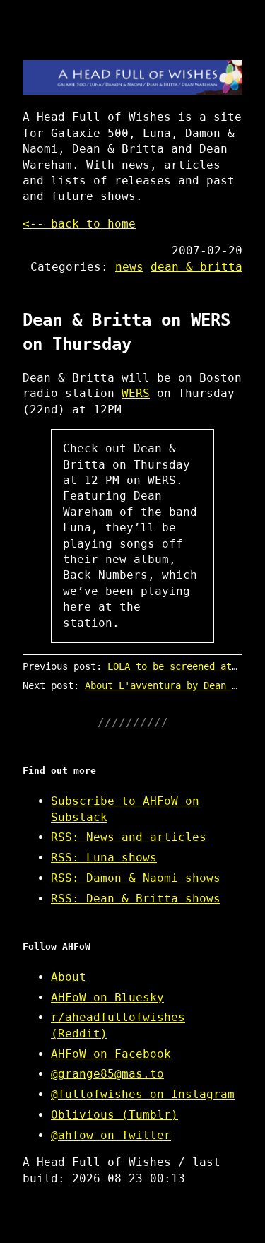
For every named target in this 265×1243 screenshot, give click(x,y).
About (68, 977)
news (129, 266)
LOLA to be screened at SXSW (183, 666)
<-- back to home (79, 223)
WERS (136, 393)
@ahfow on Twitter (111, 1135)
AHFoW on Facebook (111, 1054)
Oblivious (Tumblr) (114, 1114)
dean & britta (196, 266)
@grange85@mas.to (107, 1073)
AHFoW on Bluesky (107, 997)
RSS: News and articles (128, 837)
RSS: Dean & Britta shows (135, 898)
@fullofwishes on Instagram (143, 1094)
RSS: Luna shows (104, 857)
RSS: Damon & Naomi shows (135, 878)
